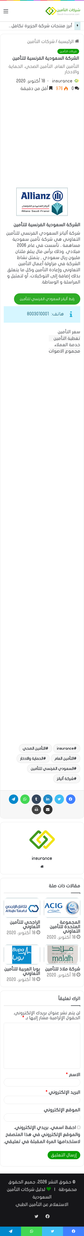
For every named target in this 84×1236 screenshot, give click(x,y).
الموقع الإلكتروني (62, 1110)
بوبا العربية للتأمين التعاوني (22, 971)
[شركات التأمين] (62, 11)
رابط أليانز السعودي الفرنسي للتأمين (47, 299)
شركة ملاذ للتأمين (62, 969)
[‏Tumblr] (36, 799)
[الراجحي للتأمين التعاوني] (22, 908)
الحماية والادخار (31, 758)
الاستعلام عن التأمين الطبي (42, 1204)
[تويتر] (59, 799)
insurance (62, 81)
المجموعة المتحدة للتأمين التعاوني (65, 927)
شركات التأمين (41, 41)
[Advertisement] (42, 138)
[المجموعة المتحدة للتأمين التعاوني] (62, 908)
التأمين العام (64, 758)
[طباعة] (36, 809)
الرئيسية (66, 41)
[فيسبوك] (70, 799)
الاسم (73, 1074)
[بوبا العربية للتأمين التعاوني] (22, 955)
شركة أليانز (65, 779)
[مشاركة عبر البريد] (47, 809)
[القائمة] (6, 13)
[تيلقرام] (13, 799)
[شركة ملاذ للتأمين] (62, 955)
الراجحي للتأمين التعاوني (25, 924)
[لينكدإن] (47, 799)
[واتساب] (25, 799)
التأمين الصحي (34, 748)
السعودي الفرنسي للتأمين (52, 769)
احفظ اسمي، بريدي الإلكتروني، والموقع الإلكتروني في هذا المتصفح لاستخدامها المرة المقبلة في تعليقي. (42, 1134)
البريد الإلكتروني (63, 1092)
